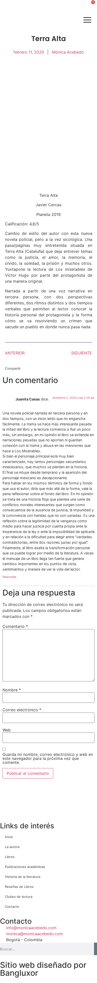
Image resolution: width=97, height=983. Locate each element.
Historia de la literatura (22, 877)
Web (6, 730)
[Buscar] (95, 949)
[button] (7, 6)
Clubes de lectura (18, 897)
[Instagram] (20, 20)
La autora (12, 847)
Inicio (9, 837)
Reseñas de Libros (19, 887)
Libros (9, 857)
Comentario (15, 626)
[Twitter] (13, 20)
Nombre (11, 690)
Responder (9, 577)
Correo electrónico (21, 710)
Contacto (12, 907)
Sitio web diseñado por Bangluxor (43, 969)
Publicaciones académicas (25, 867)
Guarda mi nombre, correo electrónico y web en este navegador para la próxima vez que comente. (47, 758)
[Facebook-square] (6, 20)
